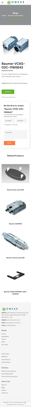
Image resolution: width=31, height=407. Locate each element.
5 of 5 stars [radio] (14, 128)
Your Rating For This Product (11, 124)
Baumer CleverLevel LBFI (15, 258)
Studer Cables (5, 354)
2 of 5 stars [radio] (7, 128)
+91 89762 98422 (11, 325)
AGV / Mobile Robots (7, 374)
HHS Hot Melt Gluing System (10, 376)
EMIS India (4, 356)
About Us (4, 385)
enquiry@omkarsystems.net (13, 323)
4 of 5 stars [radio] (12, 128)
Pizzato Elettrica (6, 359)
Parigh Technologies (18, 404)
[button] (28, 2)
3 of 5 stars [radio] (10, 128)
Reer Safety (5, 344)
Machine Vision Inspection (9, 371)
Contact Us (5, 393)
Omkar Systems (6, 362)
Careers (4, 390)
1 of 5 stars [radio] (5, 128)
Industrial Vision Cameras (15, 15)
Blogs (3, 387)
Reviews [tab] (8, 91)
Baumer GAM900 (15, 224)
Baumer (4, 15)
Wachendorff (5, 336)
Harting (4, 334)
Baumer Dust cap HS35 (15, 190)
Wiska (3, 342)
